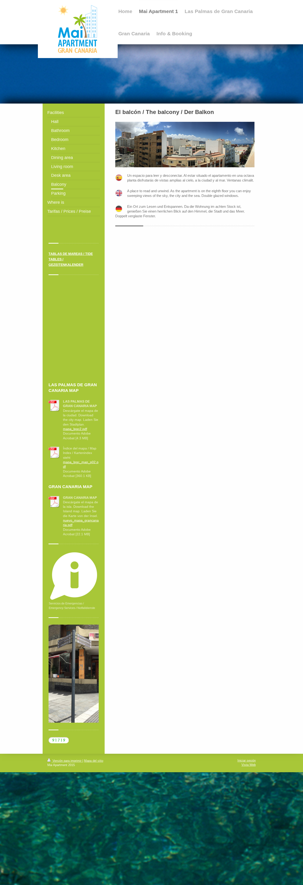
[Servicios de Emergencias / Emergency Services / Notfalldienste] (73, 576)
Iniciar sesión (246, 760)
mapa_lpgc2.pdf (75, 429)
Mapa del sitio (93, 760)
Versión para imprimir (67, 760)
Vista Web (248, 765)
